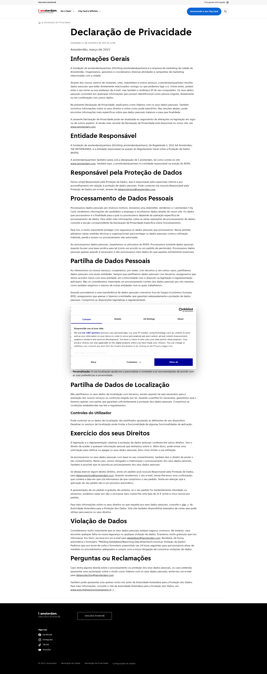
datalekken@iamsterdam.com (143, 538)
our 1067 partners (91, 333)
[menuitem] (67, 11)
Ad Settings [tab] (149, 319)
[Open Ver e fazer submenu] (73, 11)
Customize (132, 362)
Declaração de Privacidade (96, 663)
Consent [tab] (86, 319)
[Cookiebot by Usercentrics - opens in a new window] (181, 310)
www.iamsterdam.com (83, 127)
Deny (93, 362)
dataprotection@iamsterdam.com (136, 189)
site (184, 505)
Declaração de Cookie (70, 663)
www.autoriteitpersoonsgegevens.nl (91, 590)
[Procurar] (225, 11)
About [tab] (180, 319)
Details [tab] (117, 319)
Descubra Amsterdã (94, 616)
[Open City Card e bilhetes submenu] (100, 11)
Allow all (173, 362)
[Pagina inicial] (39, 23)
